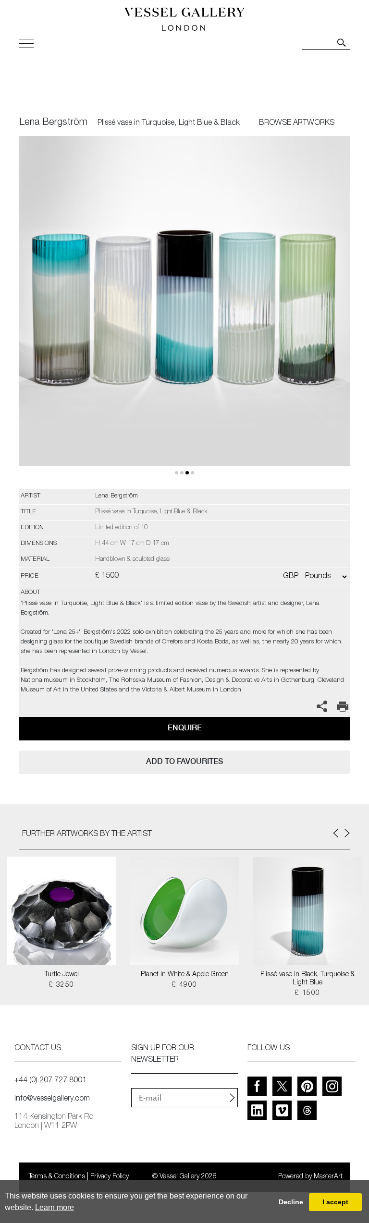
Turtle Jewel (62, 974)
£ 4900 (184, 985)
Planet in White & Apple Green (185, 974)
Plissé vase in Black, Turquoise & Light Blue (307, 978)
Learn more (54, 1207)
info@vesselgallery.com (52, 1099)
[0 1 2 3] (184, 312)
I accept (335, 1202)
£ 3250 (61, 985)
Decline (291, 1202)
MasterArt (328, 1177)
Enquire (185, 727)
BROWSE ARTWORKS (296, 123)
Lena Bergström (53, 123)
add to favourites (184, 761)
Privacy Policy (109, 1177)
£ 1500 (307, 993)
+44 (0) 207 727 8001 (50, 1081)
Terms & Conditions (57, 1177)
